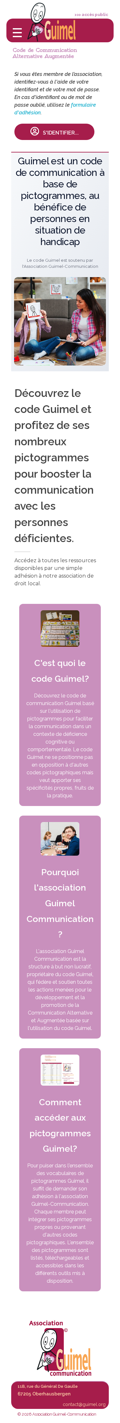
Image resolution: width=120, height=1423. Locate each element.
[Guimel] (60, 1348)
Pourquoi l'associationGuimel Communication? (60, 903)
